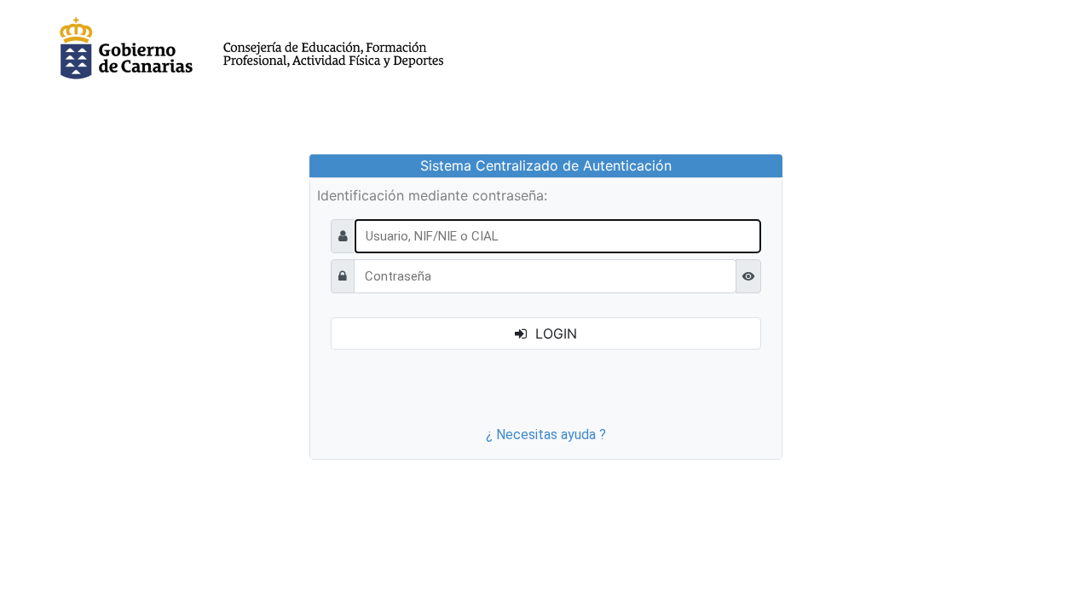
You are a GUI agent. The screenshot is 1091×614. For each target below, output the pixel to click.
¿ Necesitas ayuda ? (546, 434)
